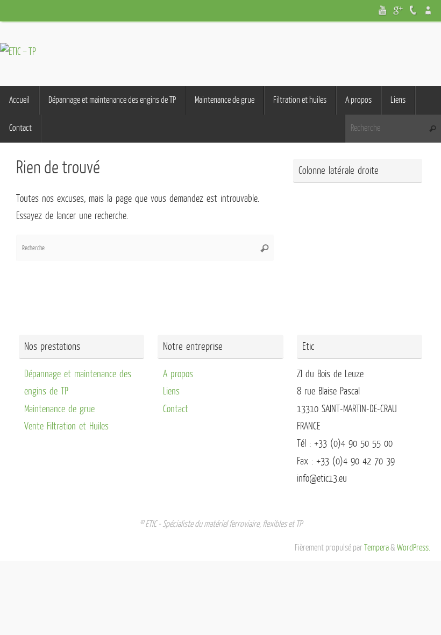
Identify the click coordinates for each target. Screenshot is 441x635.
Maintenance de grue (59, 409)
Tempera (376, 548)
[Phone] (413, 10)
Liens (171, 391)
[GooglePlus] (398, 10)
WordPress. (413, 548)
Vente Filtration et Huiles (66, 426)
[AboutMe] (428, 10)
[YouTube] (382, 10)
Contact (175, 409)
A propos (178, 374)
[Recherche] (432, 129)
